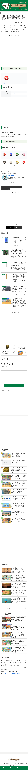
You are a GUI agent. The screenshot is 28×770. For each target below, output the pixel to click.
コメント (4, 369)
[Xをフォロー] (9, 182)
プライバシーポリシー (14, 765)
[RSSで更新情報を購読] (13, 182)
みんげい (19, 93)
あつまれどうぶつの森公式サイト (11, 673)
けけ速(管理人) (12, 175)
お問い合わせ (7, 763)
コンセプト (5, 186)
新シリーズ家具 (6, 189)
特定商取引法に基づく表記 (20, 763)
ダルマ (4, 83)
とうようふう (14, 93)
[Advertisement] (14, 51)
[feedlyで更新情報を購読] (11, 182)
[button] (18, 227)
